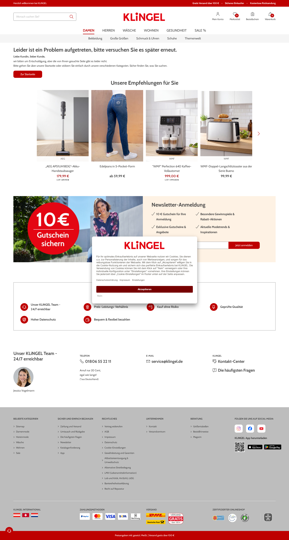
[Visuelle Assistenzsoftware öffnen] (266, 517)
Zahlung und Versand (70, 426)
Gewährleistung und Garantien (119, 452)
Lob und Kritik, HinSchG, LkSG (119, 478)
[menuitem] (88, 30)
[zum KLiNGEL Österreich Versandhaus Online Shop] (16, 515)
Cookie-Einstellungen (115, 447)
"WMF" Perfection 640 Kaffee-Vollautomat (171, 169)
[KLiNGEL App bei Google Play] (272, 447)
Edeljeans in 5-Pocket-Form (117, 166)
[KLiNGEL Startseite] (144, 17)
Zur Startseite (27, 74)
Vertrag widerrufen (114, 426)
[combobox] (44, 17)
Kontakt (153, 426)
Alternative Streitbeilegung (118, 467)
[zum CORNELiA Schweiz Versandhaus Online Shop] (25, 515)
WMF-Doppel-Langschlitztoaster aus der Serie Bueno (226, 169)
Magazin (197, 436)
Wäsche (20, 442)
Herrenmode (22, 436)
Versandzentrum (157, 431)
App (62, 452)
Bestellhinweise (200, 431)
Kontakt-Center (231, 361)
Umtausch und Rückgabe (72, 431)
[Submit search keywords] (71, 17)
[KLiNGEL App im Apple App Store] (255, 447)
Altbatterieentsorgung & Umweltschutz (116, 460)
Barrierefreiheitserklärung (117, 483)
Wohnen (20, 447)
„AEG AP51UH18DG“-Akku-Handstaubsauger (62, 169)
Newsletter (65, 442)
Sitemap (20, 426)
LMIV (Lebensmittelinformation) (120, 472)
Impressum (110, 436)
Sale (18, 452)
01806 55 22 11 (98, 361)
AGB (107, 431)
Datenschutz (111, 442)
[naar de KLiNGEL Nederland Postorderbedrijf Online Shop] (34, 515)
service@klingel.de (167, 361)
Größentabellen (201, 426)
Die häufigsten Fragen (236, 370)
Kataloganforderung (70, 447)
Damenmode (22, 431)
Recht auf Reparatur (114, 488)
